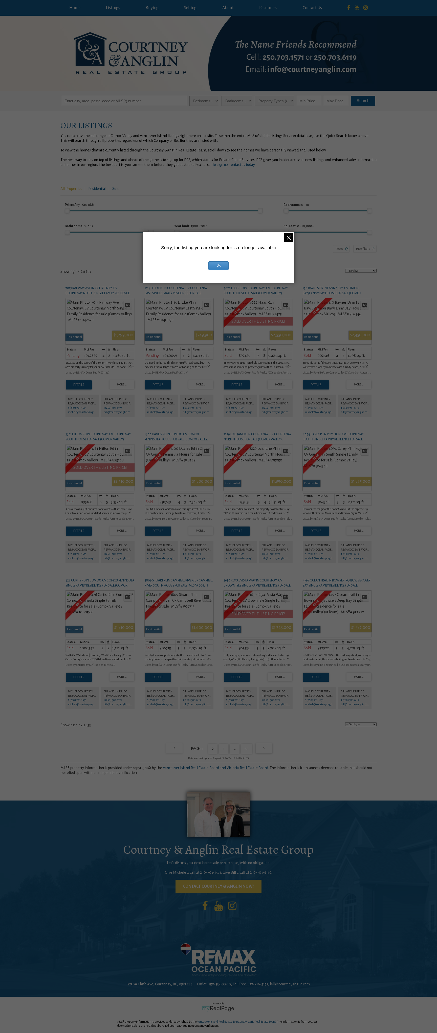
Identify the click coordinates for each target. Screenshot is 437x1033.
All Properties (71, 189)
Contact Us (312, 8)
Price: (80, 205)
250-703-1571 (210, 872)
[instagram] (365, 7)
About (228, 8)
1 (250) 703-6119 (113, 407)
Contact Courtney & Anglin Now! (218, 886)
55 (246, 749)
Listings (113, 8)
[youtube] (357, 7)
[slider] (67, 210)
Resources (268, 8)
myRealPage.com (219, 1008)
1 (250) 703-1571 (77, 407)
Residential (97, 189)
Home (74, 8)
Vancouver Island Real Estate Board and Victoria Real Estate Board (215, 768)
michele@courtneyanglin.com (85, 412)
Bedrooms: (297, 205)
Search (363, 101)
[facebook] (348, 7)
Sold (115, 189)
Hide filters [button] (363, 248)
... (234, 749)
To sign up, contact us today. (233, 165)
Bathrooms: (79, 226)
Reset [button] (339, 248)
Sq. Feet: (298, 226)
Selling (190, 8)
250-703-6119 (260, 872)
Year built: (190, 226)
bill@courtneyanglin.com (118, 412)
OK (218, 265)
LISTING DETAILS (79, 384)
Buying (152, 8)
